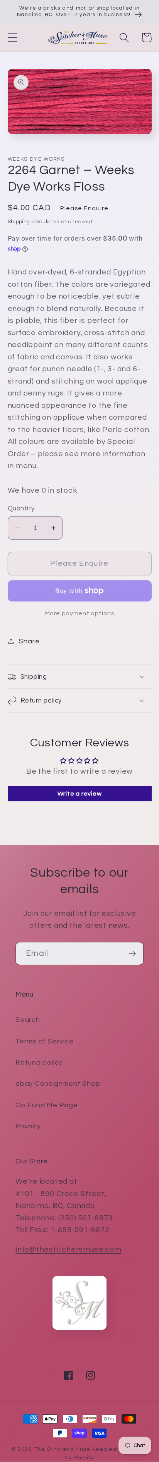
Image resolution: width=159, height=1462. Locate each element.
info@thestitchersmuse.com (68, 1249)
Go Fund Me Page (46, 1105)
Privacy (28, 1126)
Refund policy (39, 1062)
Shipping (19, 221)
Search (27, 1019)
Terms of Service (44, 1041)
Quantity (21, 508)
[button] (13, 37)
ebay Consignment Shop (57, 1083)
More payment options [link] (79, 613)
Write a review (80, 794)
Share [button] (29, 641)
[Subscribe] (132, 953)
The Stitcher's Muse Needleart (77, 1449)
